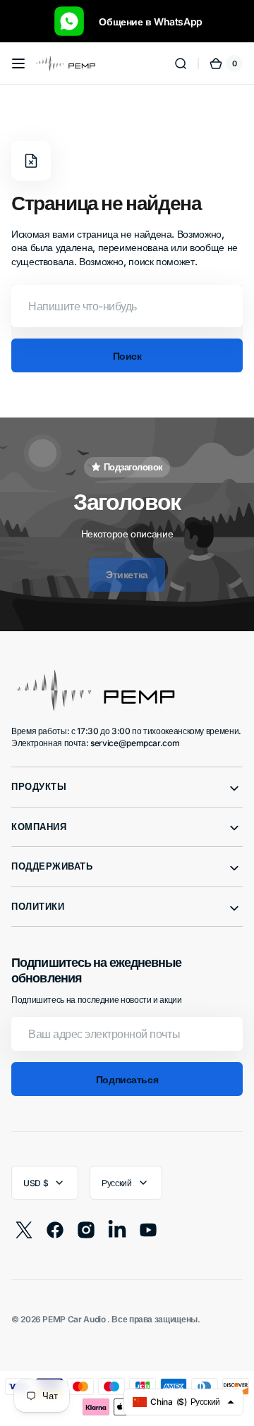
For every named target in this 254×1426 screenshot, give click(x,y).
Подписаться (127, 1079)
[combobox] (127, 306)
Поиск (127, 356)
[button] (18, 63)
